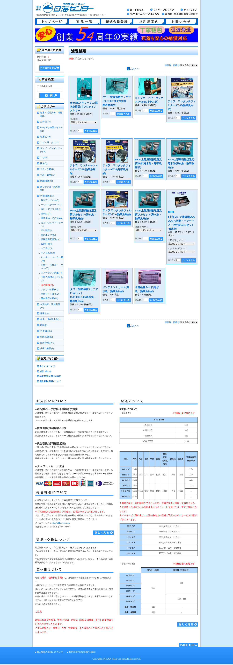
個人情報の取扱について (50, 381)
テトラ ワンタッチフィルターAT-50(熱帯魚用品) (84, 169)
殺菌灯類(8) (46, 244)
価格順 (168, 65)
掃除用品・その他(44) (51, 218)
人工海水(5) (46, 248)
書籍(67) (44, 325)
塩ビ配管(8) (46, 230)
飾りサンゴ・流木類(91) (50, 188)
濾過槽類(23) (47, 285)
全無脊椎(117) (47, 342)
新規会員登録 (116, 21)
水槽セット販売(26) (50, 294)
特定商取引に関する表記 (50, 376)
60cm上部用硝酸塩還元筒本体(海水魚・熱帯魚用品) (148, 163)
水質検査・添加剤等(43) (50, 306)
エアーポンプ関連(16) (51, 273)
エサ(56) (44, 157)
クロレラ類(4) (47, 169)
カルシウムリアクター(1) (52, 224)
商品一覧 (84, 21)
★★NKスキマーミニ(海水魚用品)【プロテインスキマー (84, 106)
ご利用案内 (148, 21)
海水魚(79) (45, 137)
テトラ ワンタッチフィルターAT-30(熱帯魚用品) (117, 169)
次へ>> (136, 68)
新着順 (176, 65)
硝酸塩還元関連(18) (50, 239)
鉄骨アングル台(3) (50, 200)
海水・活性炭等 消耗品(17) (51, 114)
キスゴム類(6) (48, 253)
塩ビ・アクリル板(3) (51, 209)
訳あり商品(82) (47, 175)
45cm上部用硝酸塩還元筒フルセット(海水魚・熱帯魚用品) (148, 214)
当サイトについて (47, 366)
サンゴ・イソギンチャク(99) (51, 150)
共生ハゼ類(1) (47, 348)
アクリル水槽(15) (49, 289)
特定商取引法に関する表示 (82, 652)
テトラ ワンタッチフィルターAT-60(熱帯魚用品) (182, 105)
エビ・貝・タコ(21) (49, 142)
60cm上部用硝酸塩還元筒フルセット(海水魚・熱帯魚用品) (83, 214)
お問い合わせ (45, 371)
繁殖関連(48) (46, 181)
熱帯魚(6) (44, 313)
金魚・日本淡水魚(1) (50, 319)
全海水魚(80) (46, 337)
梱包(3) (43, 163)
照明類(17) (46, 214)
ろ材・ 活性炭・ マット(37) (52, 267)
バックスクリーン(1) (51, 205)
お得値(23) (45, 121)
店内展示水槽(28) (49, 298)
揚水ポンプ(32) (48, 235)
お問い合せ (181, 21)
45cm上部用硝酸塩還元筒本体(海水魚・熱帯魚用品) (181, 163)
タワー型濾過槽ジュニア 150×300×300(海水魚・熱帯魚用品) (118, 101)
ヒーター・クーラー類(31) (52, 259)
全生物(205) (46, 331)
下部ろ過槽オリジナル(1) (52, 279)
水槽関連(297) (47, 196)
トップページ (52, 21)
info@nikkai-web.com (61, 523)
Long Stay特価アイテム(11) (51, 129)
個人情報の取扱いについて (50, 652)
